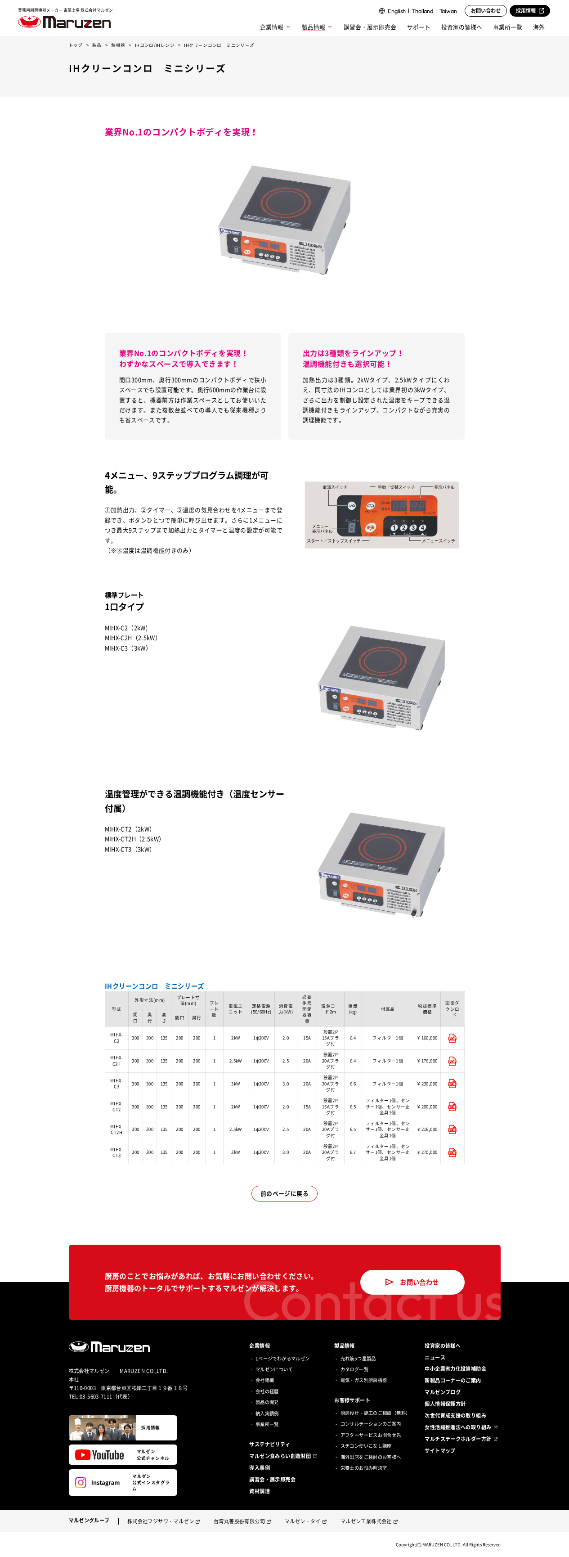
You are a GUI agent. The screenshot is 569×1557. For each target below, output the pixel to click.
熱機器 (118, 45)
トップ (76, 45)
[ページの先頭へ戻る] (556, 1544)
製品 (97, 45)
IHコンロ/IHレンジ (155, 45)
